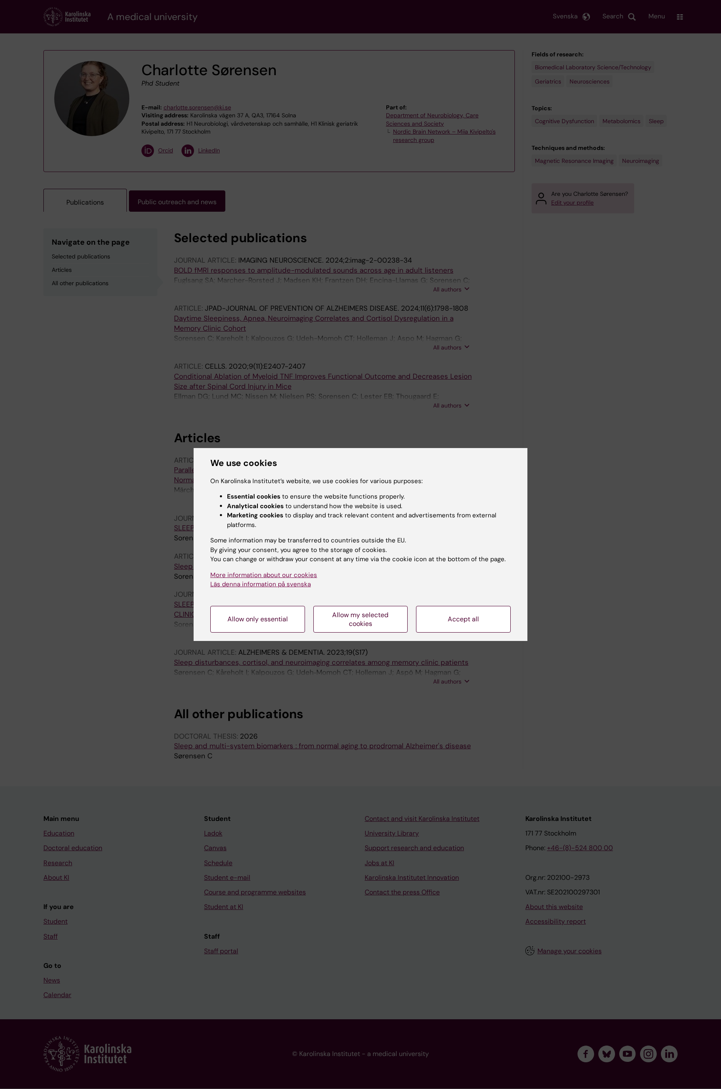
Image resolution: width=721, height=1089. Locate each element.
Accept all (463, 619)
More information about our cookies (263, 575)
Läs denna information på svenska (260, 584)
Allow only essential (257, 619)
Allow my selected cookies (360, 619)
